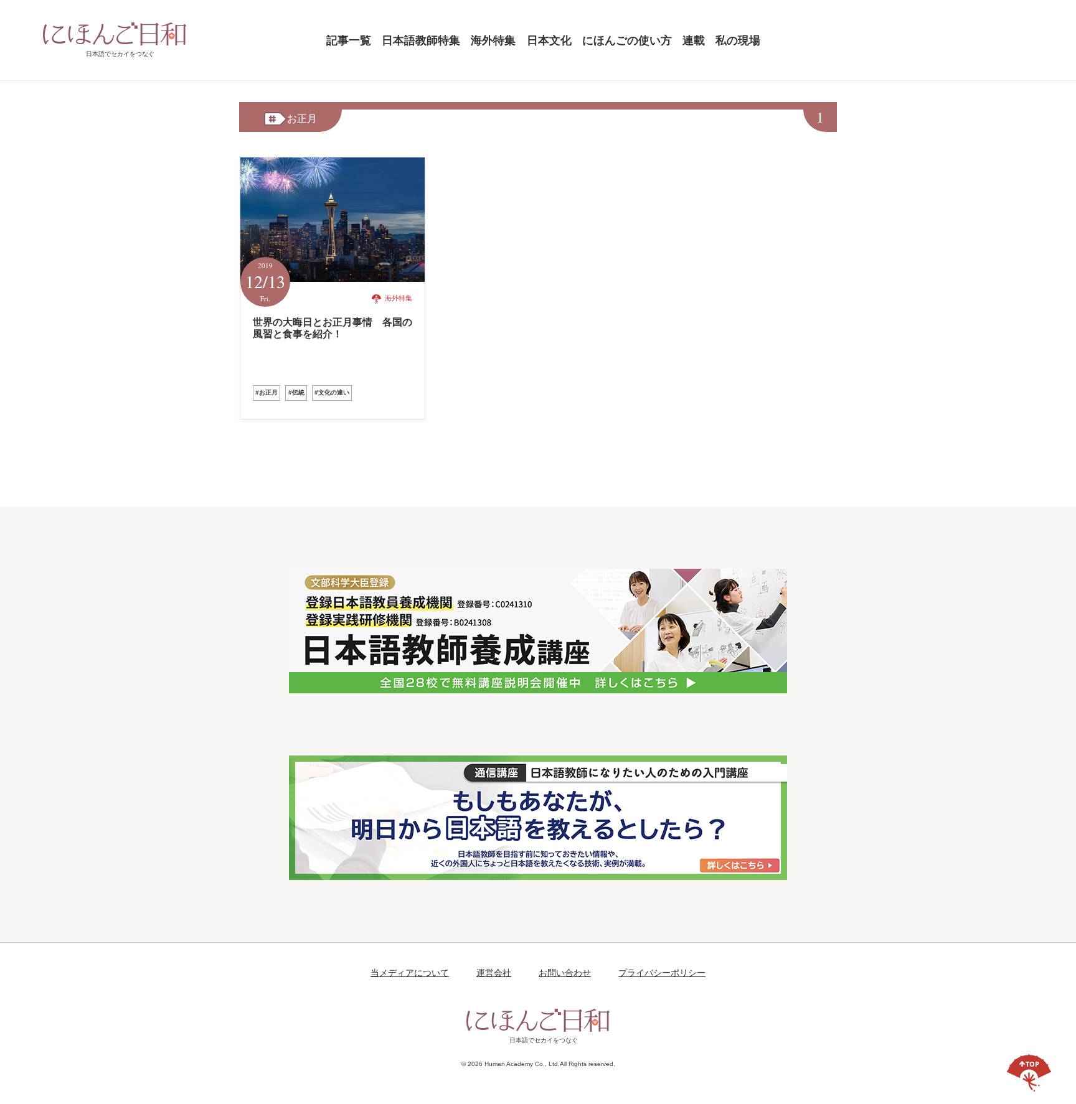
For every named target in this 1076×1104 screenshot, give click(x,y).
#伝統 (296, 392)
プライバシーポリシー (662, 972)
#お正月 (266, 392)
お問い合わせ (565, 972)
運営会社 (493, 972)
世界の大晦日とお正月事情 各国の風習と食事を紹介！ (332, 328)
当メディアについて (409, 972)
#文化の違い (331, 392)
